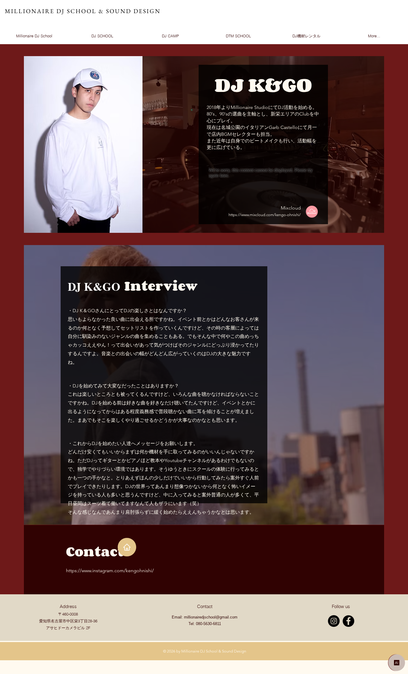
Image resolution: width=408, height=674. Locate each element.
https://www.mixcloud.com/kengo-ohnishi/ (264, 215)
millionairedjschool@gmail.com (210, 617)
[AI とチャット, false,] (396, 662)
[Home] (127, 547)
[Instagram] (334, 621)
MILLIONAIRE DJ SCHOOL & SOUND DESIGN (83, 11)
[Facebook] (348, 621)
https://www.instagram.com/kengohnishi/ (110, 570)
